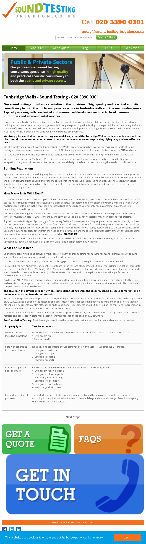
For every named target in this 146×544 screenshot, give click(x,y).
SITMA (124, 150)
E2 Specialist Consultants (75, 522)
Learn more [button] (95, 537)
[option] (73, 71)
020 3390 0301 (78, 154)
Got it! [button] (127, 537)
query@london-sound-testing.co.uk (114, 154)
